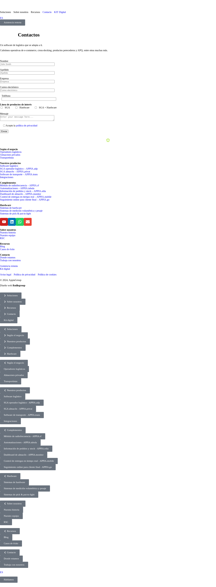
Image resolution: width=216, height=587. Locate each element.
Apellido (4, 69)
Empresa (4, 78)
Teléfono (6, 95)
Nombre (4, 61)
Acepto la (21, 125)
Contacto (5, 254)
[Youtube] (4, 222)
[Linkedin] (12, 222)
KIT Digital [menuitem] (60, 12)
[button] (11, 295)
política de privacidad (26, 125)
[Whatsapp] (20, 222)
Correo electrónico (9, 87)
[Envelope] (28, 222)
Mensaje (4, 113)
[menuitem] (6, 12)
